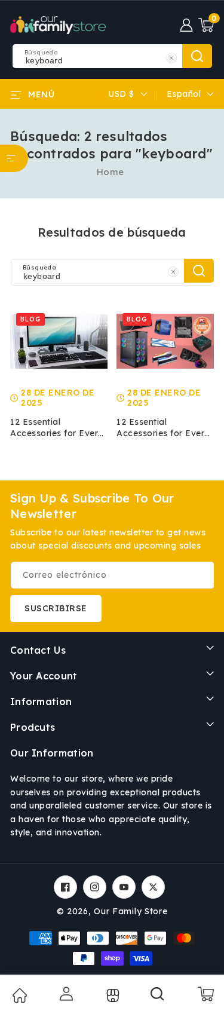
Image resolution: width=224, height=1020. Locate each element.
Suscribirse (55, 608)
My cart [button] (205, 994)
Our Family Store (130, 911)
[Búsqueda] (199, 271)
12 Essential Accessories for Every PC (56, 427)
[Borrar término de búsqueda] (171, 57)
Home (110, 171)
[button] (206, 25)
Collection (111, 995)
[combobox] (112, 56)
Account (65, 994)
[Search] (158, 998)
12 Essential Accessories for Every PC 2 (163, 427)
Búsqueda (197, 56)
